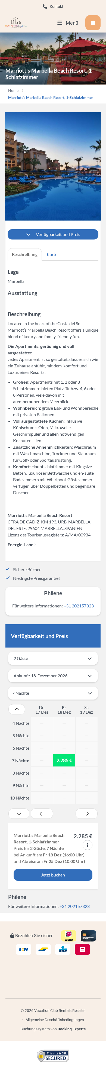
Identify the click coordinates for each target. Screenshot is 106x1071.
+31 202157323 (79, 605)
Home (13, 90)
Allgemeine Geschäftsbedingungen (55, 1020)
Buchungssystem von (53, 1029)
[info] (87, 845)
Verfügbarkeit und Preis (58, 234)
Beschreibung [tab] (25, 254)
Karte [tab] (52, 254)
